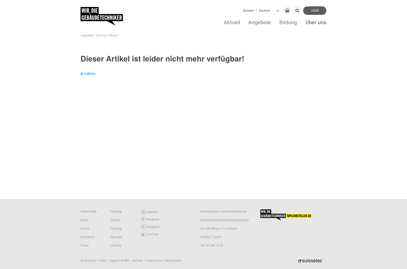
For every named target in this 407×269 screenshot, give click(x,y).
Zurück (90, 74)
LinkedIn (152, 212)
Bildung (288, 22)
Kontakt (248, 10)
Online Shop (89, 211)
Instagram (153, 227)
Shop (112, 35)
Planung (115, 211)
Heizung (115, 228)
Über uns (315, 22)
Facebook (152, 219)
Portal (85, 245)
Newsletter (88, 237)
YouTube (152, 234)
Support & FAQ (119, 260)
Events (85, 228)
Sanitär (115, 220)
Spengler (116, 237)
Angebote (259, 22)
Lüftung (115, 245)
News (84, 220)
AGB (103, 260)
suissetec (87, 35)
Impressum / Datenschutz (164, 260)
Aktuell (232, 22)
